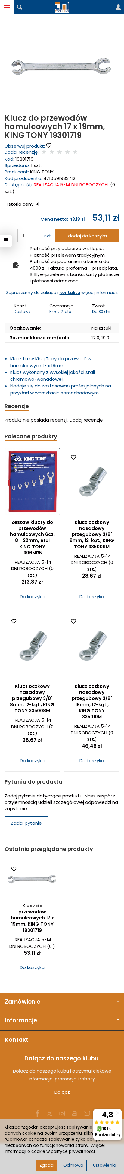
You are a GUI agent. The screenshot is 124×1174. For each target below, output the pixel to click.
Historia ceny (20, 204)
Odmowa (73, 1165)
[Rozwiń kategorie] (7, 7)
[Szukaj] (19, 7)
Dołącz (62, 1092)
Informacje (21, 1020)
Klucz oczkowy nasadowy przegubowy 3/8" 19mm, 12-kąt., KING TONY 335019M (92, 701)
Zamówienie (22, 1002)
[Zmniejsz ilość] (35, 235)
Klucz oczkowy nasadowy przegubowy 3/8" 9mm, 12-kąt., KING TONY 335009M (92, 534)
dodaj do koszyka (87, 236)
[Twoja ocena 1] (44, 152)
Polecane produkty (31, 436)
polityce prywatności (73, 1151)
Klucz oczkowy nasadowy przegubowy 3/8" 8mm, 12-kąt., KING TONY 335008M (32, 698)
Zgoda (46, 1165)
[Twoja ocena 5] (75, 152)
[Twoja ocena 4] (67, 152)
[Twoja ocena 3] (60, 152)
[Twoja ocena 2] (52, 152)
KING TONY (42, 171)
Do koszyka (32, 596)
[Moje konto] (118, 7)
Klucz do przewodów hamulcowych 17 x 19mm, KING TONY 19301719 (32, 918)
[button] (61, 66)
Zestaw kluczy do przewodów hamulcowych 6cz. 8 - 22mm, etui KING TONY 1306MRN (32, 537)
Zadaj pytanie (26, 823)
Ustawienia (104, 1165)
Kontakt (16, 1040)
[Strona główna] (62, 7)
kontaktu (70, 293)
